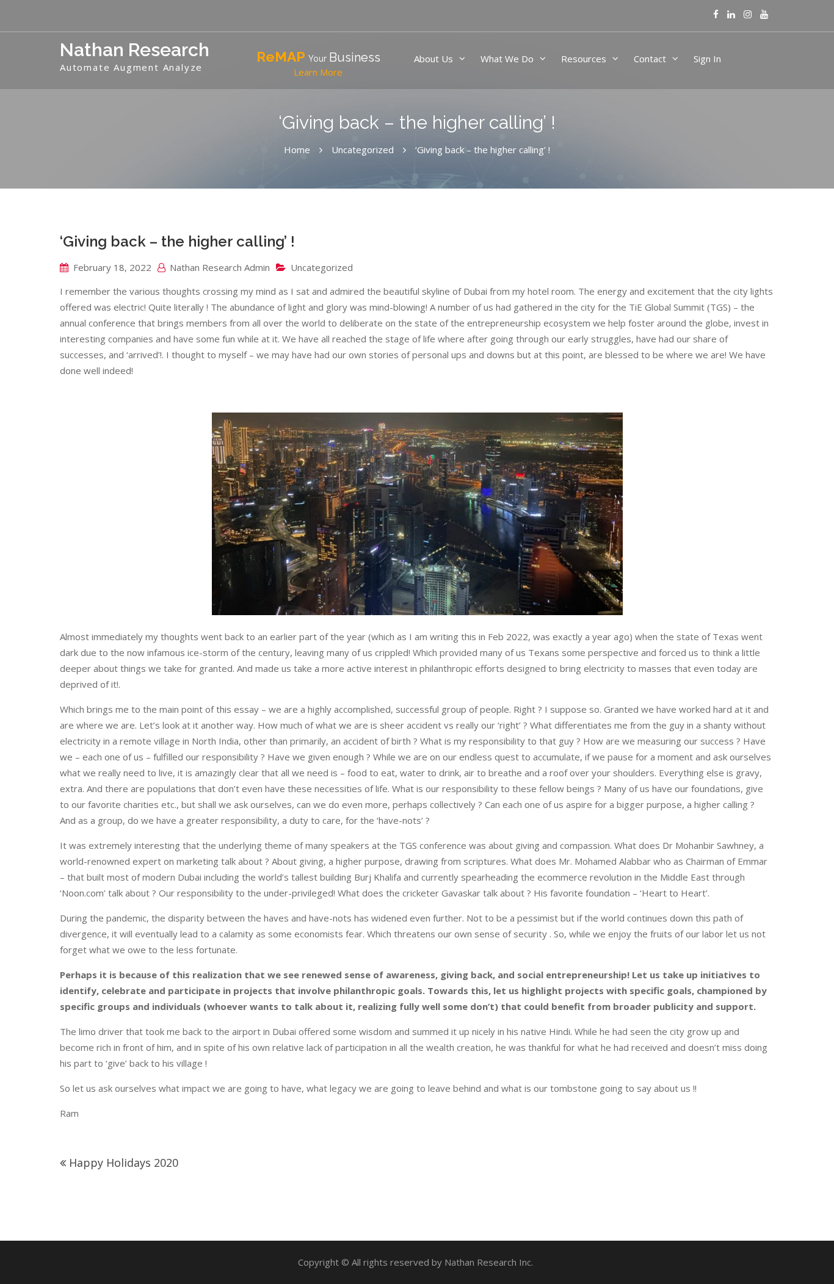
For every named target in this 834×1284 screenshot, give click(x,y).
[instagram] (748, 14)
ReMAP (318, 63)
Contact (650, 58)
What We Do (507, 58)
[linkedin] (731, 14)
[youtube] (764, 14)
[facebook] (716, 14)
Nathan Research (134, 49)
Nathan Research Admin (220, 267)
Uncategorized (322, 267)
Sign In (707, 58)
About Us (433, 58)
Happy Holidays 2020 (123, 1162)
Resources (583, 58)
